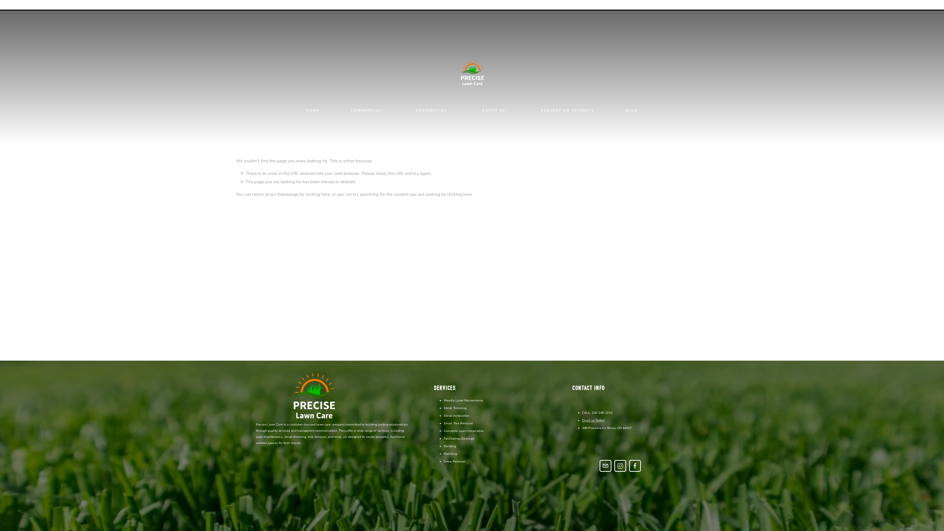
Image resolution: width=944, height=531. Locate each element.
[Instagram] (620, 466)
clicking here (317, 194)
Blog (631, 110)
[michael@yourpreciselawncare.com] (605, 466)
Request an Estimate (567, 110)
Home (312, 110)
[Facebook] (635, 466)
